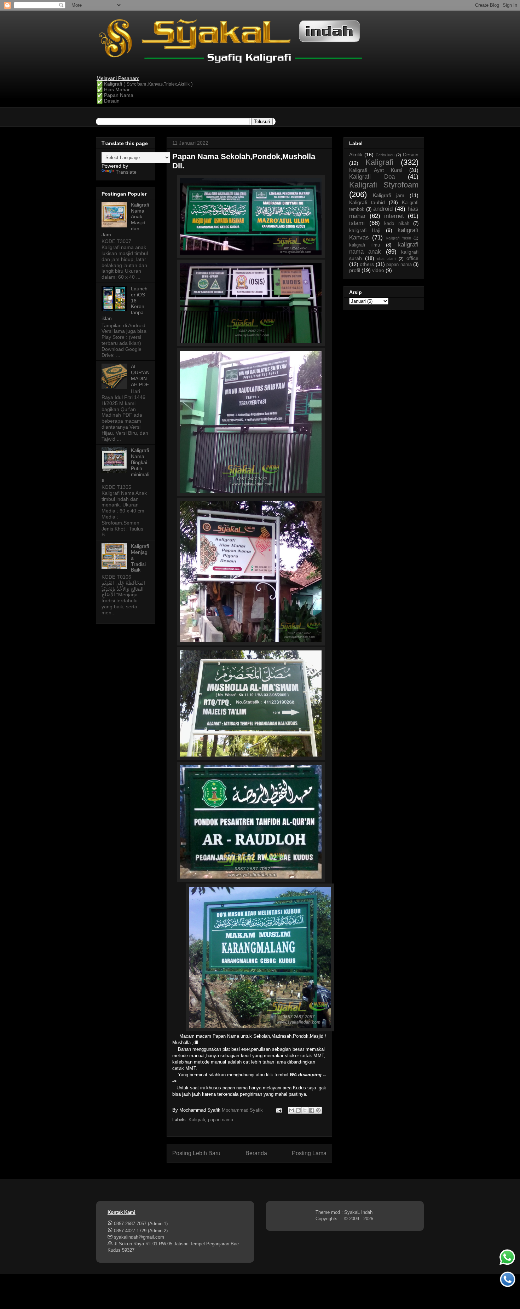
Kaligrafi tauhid (367, 202)
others (367, 264)
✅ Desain (108, 101)
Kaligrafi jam (388, 195)
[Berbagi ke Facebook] (311, 1110)
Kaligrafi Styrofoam (383, 184)
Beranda (256, 1153)
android (383, 208)
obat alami (386, 258)
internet (394, 216)
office (412, 258)
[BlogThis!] (298, 1110)
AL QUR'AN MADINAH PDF (140, 375)
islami (357, 223)
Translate (126, 172)
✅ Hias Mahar (113, 89)
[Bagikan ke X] (304, 1110)
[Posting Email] (278, 1110)
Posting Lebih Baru (196, 1153)
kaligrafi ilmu (364, 245)
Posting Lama (309, 1153)
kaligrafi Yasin (398, 238)
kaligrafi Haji (364, 230)
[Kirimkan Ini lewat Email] (291, 1110)
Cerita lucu (385, 155)
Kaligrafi (197, 1119)
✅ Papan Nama (115, 95)
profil (354, 270)
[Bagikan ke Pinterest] (318, 1110)
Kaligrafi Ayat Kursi (375, 170)
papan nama (220, 1119)
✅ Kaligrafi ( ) (145, 84)
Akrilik (355, 154)
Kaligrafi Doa (372, 176)
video (378, 270)
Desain (410, 154)
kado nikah (396, 223)
